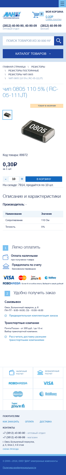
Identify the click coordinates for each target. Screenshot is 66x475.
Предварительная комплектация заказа (33, 315)
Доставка (46, 421)
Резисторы (38, 67)
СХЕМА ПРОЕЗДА (11, 449)
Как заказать (11, 421)
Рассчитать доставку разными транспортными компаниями (27, 338)
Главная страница (14, 67)
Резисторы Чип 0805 (20, 74)
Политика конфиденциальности (19, 467)
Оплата (29, 421)
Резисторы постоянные (23, 70)
